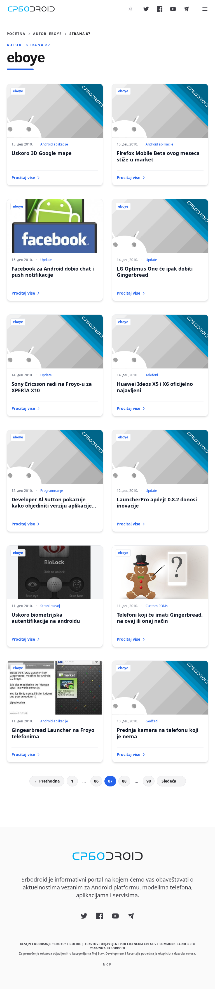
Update (46, 259)
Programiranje (51, 490)
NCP (107, 964)
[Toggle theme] (130, 9)
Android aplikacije (54, 144)
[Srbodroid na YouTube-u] (173, 9)
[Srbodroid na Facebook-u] (159, 9)
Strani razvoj (50, 605)
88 (124, 781)
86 (96, 781)
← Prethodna (47, 781)
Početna (16, 34)
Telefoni (152, 375)
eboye (18, 91)
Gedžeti (152, 721)
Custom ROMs (157, 605)
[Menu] (205, 9)
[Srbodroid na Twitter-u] (146, 9)
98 (148, 781)
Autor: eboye (47, 34)
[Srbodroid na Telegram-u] (186, 9)
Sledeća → (171, 781)
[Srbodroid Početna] (31, 8)
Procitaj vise (23, 177)
